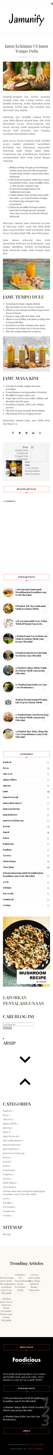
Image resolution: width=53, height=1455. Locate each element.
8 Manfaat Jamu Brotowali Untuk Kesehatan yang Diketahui (31, 654)
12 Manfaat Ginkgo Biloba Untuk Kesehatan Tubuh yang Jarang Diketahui (31, 670)
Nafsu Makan (9, 861)
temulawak (8, 899)
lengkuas (7, 849)
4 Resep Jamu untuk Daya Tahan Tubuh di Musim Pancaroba (31, 622)
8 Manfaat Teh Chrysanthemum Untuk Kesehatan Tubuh (30, 607)
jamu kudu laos (10, 814)
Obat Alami (8, 867)
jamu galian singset (12, 803)
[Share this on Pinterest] (26, 432)
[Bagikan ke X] (19, 432)
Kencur (6, 826)
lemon (6, 838)
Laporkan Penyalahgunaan (23, 1000)
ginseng (7, 785)
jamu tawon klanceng (13, 820)
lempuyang (8, 843)
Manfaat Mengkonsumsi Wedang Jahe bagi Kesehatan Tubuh (31, 701)
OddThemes (35, 1449)
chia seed (7, 773)
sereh (6, 881)
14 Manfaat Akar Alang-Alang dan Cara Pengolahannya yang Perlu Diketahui (31, 734)
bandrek (7, 762)
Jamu (5, 791)
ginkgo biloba (10, 779)
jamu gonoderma (11, 808)
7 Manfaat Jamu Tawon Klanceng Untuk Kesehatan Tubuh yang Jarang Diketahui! (31, 639)
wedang (7, 905)
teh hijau (7, 887)
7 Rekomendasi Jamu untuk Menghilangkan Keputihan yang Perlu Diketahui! (30, 592)
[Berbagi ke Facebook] (13, 432)
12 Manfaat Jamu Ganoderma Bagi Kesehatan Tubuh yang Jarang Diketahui (31, 717)
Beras (6, 768)
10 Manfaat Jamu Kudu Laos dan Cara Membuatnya (31, 686)
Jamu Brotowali (10, 797)
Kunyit (6, 832)
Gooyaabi (36, 1444)
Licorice (7, 855)
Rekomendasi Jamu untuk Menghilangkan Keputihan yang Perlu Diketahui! (24, 1193)
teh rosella (8, 893)
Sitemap (7, 1234)
